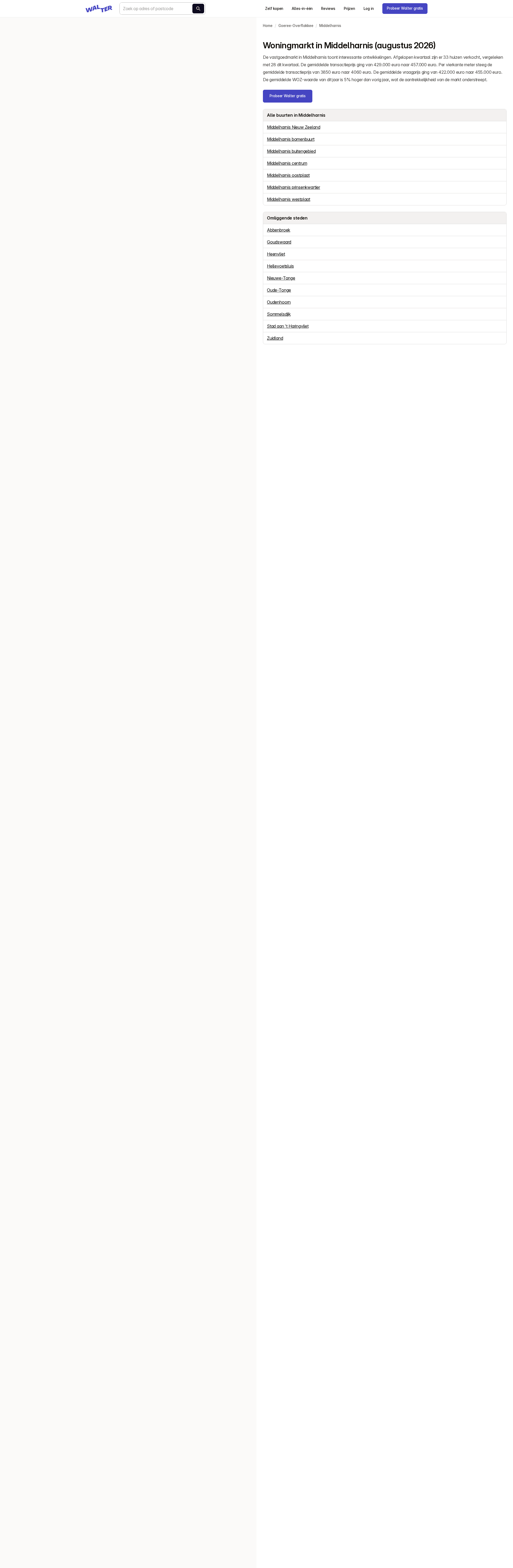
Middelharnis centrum (287, 163)
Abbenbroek (278, 230)
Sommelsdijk (279, 314)
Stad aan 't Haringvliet (288, 326)
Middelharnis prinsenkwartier (293, 187)
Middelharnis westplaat (288, 199)
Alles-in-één (302, 8)
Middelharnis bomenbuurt (290, 139)
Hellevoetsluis (280, 266)
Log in (369, 8)
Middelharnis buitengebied (291, 151)
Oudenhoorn (279, 302)
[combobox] (162, 8)
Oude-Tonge (279, 290)
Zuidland (275, 338)
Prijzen (349, 8)
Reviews (328, 8)
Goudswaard (279, 242)
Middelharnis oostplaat (288, 175)
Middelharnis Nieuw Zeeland (293, 127)
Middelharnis (330, 26)
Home (268, 26)
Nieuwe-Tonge (281, 278)
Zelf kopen (274, 8)
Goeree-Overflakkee (295, 26)
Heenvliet (276, 254)
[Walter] (99, 8)
